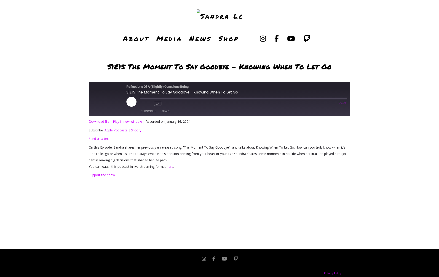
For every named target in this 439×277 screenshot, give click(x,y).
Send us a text (99, 138)
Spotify (136, 130)
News (200, 38)
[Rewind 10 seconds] (149, 103)
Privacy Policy (332, 273)
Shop (229, 38)
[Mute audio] (142, 104)
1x (157, 103)
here (170, 166)
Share (165, 111)
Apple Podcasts (115, 130)
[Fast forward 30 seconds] (166, 103)
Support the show (102, 175)
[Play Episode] (131, 102)
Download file (99, 121)
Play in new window (127, 121)
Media (169, 38)
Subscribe (148, 111)
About (136, 38)
